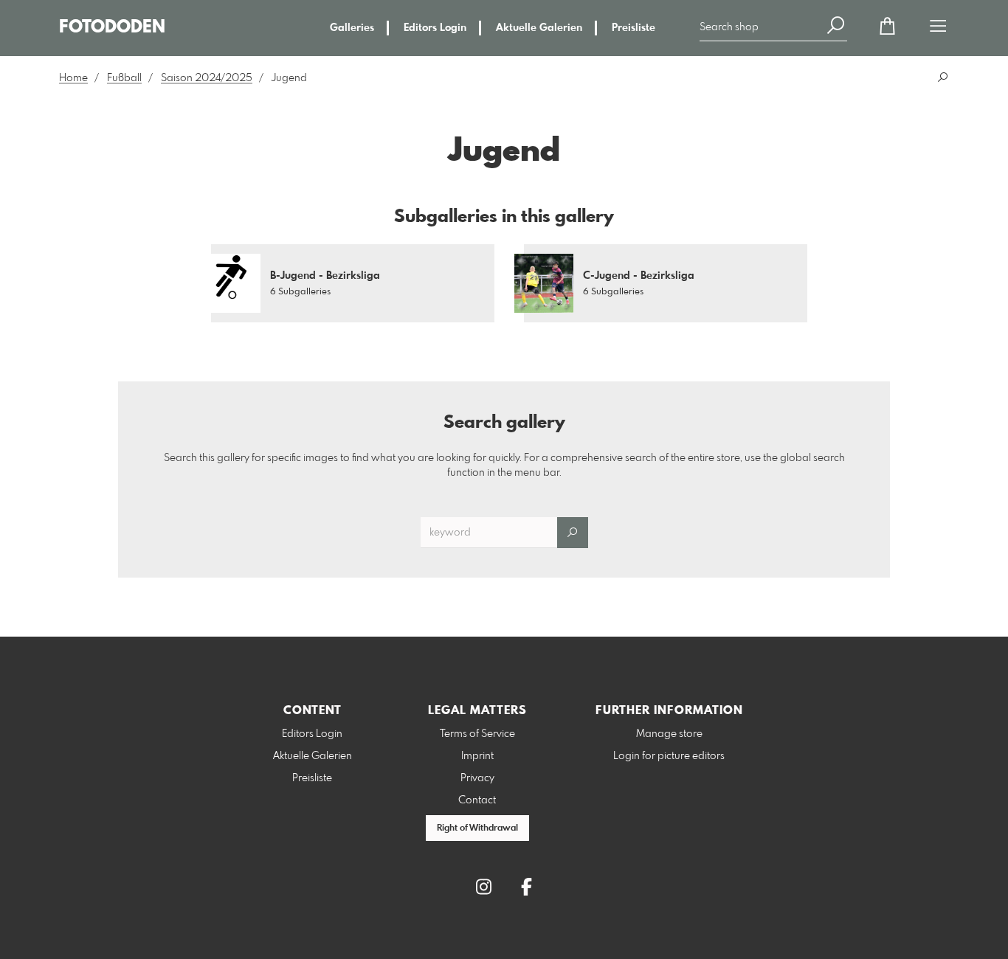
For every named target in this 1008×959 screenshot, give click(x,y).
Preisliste (633, 28)
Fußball (124, 78)
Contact (477, 800)
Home (73, 78)
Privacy (477, 778)
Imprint (477, 756)
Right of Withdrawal (477, 828)
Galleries (352, 28)
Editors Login (435, 28)
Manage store (669, 734)
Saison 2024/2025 (206, 78)
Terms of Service (477, 734)
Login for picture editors (669, 756)
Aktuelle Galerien (539, 28)
